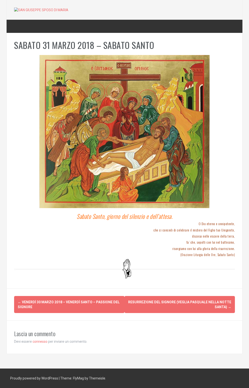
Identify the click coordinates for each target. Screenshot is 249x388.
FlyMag (78, 378)
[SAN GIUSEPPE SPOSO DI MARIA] (41, 10)
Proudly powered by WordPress (34, 378)
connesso (40, 341)
